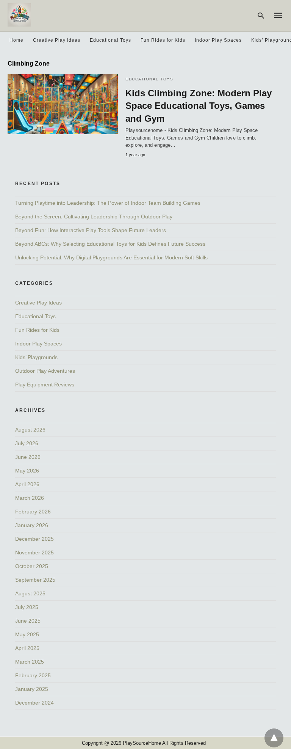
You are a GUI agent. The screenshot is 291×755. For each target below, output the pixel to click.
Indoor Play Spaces (218, 40)
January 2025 (31, 689)
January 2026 (31, 525)
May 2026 (27, 471)
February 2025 (33, 675)
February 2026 (33, 512)
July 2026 (26, 443)
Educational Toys (110, 40)
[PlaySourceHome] (19, 15)
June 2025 (28, 621)
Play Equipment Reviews (44, 384)
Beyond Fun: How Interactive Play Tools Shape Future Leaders (90, 230)
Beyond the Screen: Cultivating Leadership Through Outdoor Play (93, 216)
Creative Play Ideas (56, 40)
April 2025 (27, 648)
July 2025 (26, 607)
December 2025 (34, 539)
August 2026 (30, 430)
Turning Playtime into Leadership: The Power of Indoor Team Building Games (107, 203)
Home (16, 40)
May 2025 (27, 634)
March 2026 (29, 498)
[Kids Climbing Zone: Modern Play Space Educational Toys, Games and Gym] (63, 104)
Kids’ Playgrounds (36, 357)
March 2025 (29, 662)
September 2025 (35, 580)
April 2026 (27, 484)
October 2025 (31, 566)
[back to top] (273, 737)
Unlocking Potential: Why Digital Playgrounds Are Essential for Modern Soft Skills (111, 257)
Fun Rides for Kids (163, 40)
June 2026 (28, 457)
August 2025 (30, 593)
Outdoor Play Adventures (45, 371)
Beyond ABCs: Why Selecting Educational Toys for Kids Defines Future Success (110, 244)
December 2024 (34, 703)
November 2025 (34, 552)
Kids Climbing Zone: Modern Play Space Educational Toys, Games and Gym (198, 106)
